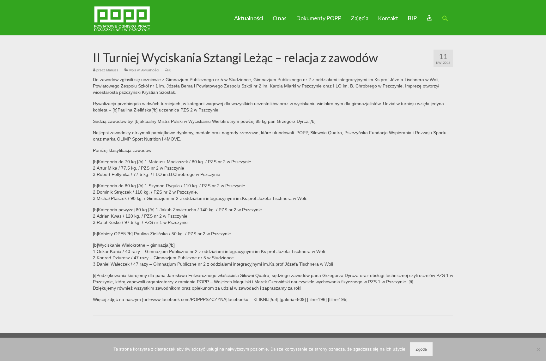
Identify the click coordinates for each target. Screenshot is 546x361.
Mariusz (112, 70)
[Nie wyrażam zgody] (538, 349)
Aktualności (150, 70)
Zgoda (421, 349)
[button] (445, 19)
